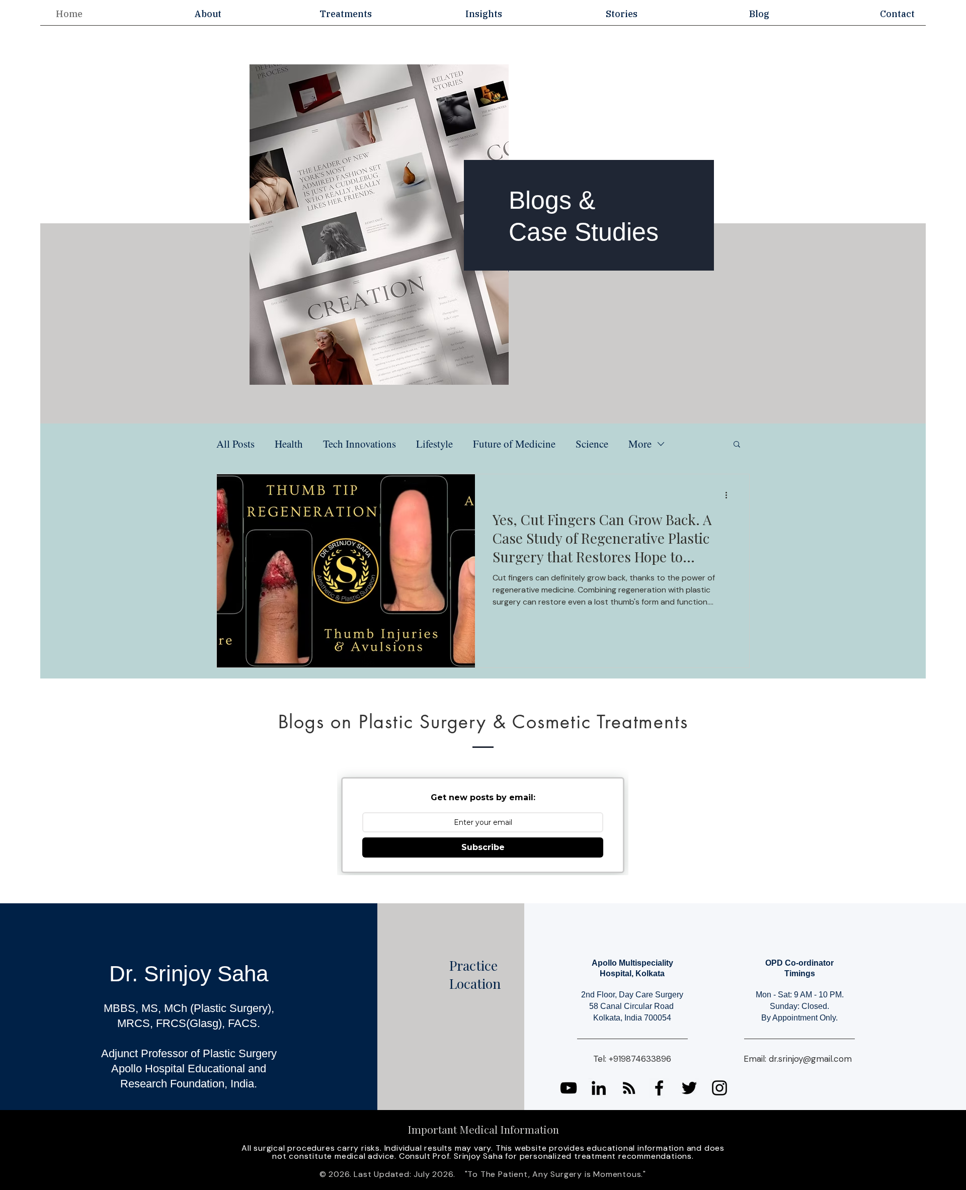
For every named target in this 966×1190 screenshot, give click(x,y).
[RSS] (629, 1088)
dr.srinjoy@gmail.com (810, 1058)
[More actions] (729, 495)
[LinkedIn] (599, 1088)
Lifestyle (434, 443)
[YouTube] (568, 1088)
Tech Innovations (359, 443)
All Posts (235, 443)
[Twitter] (689, 1088)
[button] (207, 14)
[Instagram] (719, 1088)
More (640, 443)
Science (592, 443)
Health (289, 443)
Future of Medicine (514, 443)
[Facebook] (659, 1088)
